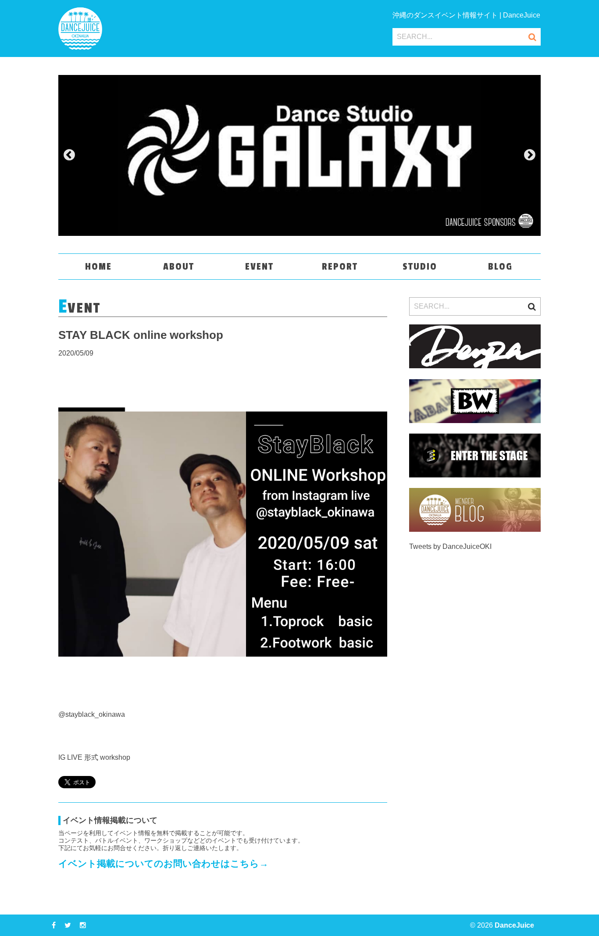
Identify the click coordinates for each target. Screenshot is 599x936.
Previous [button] (69, 155)
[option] (299, 155)
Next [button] (529, 155)
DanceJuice (514, 925)
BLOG (500, 266)
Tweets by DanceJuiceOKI (450, 546)
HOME (98, 266)
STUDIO (420, 266)
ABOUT (178, 266)
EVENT (259, 266)
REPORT (340, 266)
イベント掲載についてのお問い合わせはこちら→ (163, 863)
